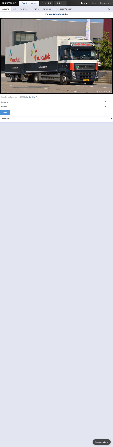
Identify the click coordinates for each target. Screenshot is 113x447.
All (15, 9)
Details (4, 107)
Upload (60, 3)
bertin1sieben (31, 97)
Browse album (101, 442)
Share (4, 112)
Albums (5, 9)
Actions (4, 102)
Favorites (47, 9)
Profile (36, 9)
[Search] (109, 8)
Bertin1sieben (29, 3)
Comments (5, 119)
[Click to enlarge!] (56, 56)
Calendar (24, 9)
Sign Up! (46, 3)
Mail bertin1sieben (64, 9)
